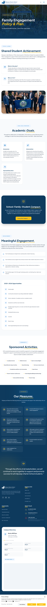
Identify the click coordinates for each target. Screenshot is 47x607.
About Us (27, 490)
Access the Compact (22, 218)
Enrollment (27, 493)
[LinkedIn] (9, 497)
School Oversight (6, 517)
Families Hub (4, 509)
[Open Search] (41, 2)
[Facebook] (3, 497)
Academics (27, 498)
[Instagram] (6, 497)
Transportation (5, 512)
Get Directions (8, 559)
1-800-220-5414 (31, 517)
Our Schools (28, 495)
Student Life (28, 501)
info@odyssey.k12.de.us (32, 512)
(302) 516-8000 (33, 509)
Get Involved (5, 520)
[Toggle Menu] (44, 2)
